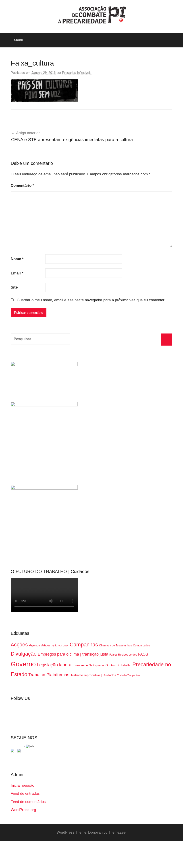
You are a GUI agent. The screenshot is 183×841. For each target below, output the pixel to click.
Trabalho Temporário (128, 675)
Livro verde (80, 665)
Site (14, 287)
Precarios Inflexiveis (77, 72)
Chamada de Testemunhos (115, 645)
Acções (19, 645)
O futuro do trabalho (118, 665)
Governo (23, 664)
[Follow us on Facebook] (13, 751)
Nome (17, 259)
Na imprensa (96, 665)
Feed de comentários (28, 802)
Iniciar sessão (22, 785)
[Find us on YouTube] (20, 751)
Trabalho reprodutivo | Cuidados (93, 675)
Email (17, 273)
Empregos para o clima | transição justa (73, 654)
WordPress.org (23, 810)
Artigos (45, 645)
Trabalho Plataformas (48, 674)
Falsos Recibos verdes (123, 654)
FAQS (143, 654)
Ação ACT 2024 (60, 645)
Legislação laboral (54, 664)
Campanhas (84, 644)
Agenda (34, 645)
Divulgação (24, 654)
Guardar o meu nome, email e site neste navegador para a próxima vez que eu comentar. (91, 300)
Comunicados (141, 645)
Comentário (22, 185)
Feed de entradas (25, 793)
